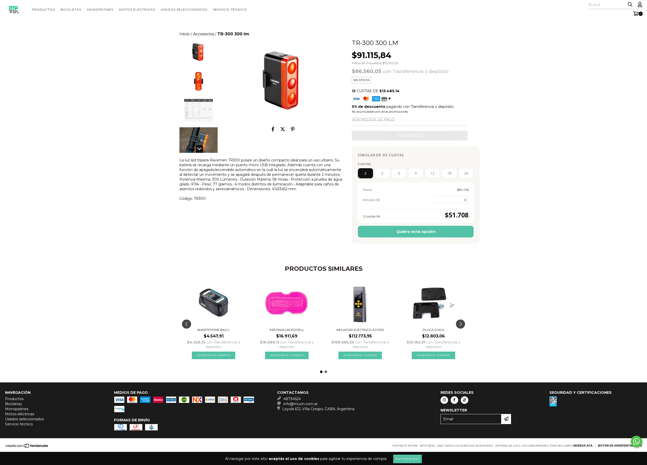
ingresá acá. (583, 445)
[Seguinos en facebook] (454, 400)
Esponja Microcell (287, 330)
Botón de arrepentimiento (620, 445)
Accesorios (203, 34)
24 (466, 173)
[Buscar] (630, 4)
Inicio (184, 34)
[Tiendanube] (27, 447)
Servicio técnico (230, 9)
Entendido (407, 459)
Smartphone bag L (213, 330)
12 (432, 173)
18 (449, 173)
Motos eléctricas (137, 9)
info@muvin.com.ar (300, 404)
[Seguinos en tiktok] (464, 400)
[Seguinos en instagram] (444, 400)
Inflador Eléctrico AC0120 (360, 330)
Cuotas (364, 164)
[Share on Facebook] (273, 129)
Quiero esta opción (415, 231)
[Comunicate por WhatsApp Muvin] (636, 441)
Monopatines (100, 9)
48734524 (292, 399)
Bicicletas (71, 9)
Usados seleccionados (184, 9)
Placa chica (433, 330)
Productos (43, 9)
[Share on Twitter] (282, 129)
